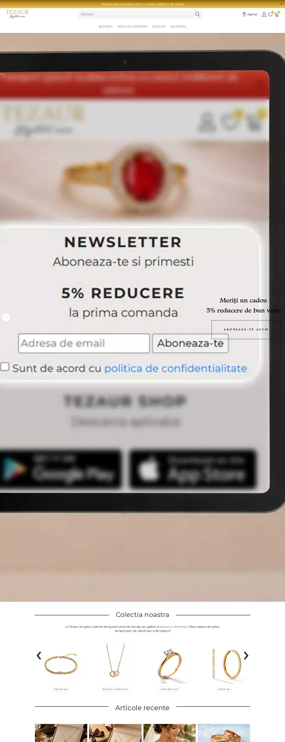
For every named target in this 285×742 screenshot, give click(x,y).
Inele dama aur (170, 689)
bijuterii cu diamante (173, 627)
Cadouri (159, 26)
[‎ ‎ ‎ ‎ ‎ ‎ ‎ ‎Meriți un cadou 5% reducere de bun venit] (142, 317)
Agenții (252, 14)
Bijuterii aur (61, 689)
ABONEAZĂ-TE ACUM (246, 329)
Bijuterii (106, 26)
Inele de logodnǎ (132, 26)
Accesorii (178, 26)
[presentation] (39, 653)
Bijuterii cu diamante (115, 689)
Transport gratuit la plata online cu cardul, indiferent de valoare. (142, 4)
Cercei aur (224, 689)
